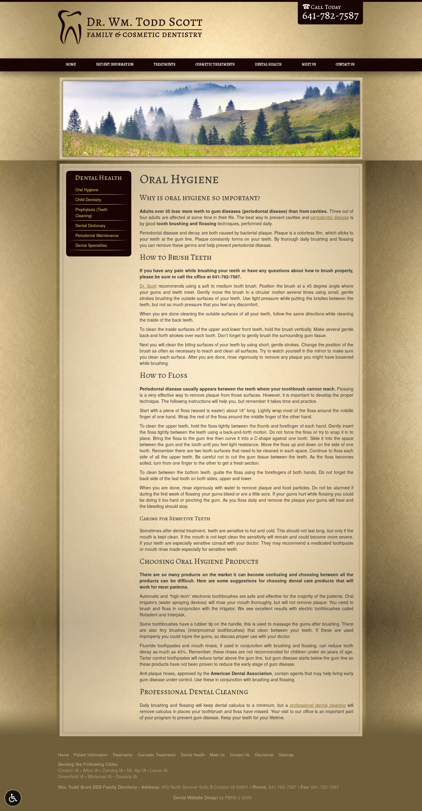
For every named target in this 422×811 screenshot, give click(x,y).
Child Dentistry (88, 199)
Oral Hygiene (86, 189)
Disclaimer (264, 755)
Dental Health (268, 64)
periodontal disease (329, 217)
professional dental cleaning (318, 705)
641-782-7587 (226, 276)
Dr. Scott (148, 286)
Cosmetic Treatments (215, 64)
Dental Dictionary (90, 225)
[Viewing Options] (13, 798)
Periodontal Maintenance (97, 235)
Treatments (164, 64)
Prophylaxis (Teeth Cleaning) (91, 212)
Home (71, 64)
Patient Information (114, 64)
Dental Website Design (195, 797)
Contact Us (345, 64)
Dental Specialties (91, 245)
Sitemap (286, 755)
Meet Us (309, 64)
